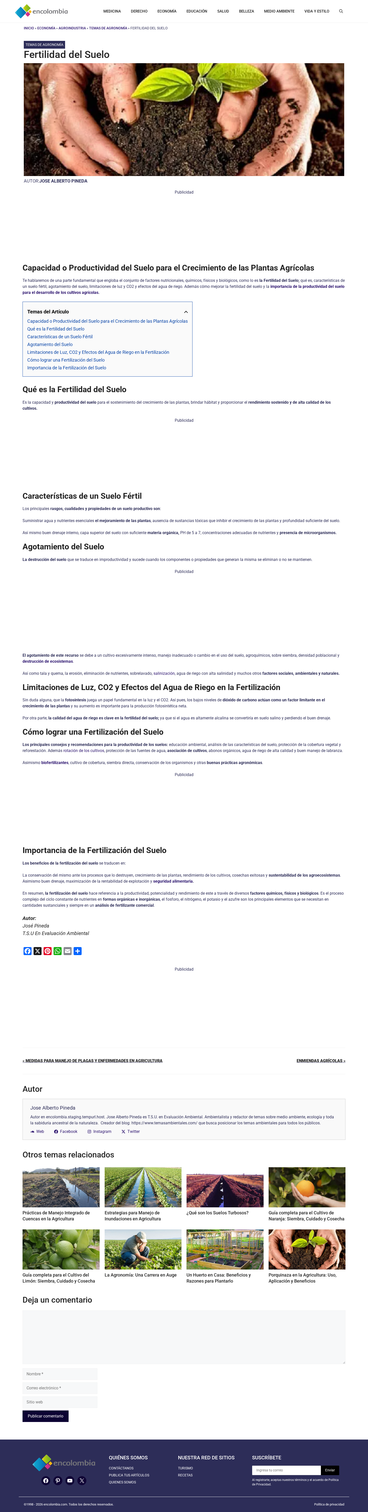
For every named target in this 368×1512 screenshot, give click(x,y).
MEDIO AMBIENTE (279, 11)
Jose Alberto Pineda (63, 181)
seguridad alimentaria (173, 881)
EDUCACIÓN (197, 11)
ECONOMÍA (166, 11)
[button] (341, 11)
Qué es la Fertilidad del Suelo (55, 328)
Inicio (29, 28)
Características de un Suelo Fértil (60, 336)
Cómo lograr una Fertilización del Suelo (66, 360)
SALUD (223, 11)
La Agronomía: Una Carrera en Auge (141, 1275)
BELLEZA (246, 11)
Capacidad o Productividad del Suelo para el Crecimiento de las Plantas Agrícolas (107, 321)
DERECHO (139, 11)
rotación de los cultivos (83, 750)
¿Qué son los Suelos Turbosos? (218, 1212)
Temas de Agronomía (108, 28)
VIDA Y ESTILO (316, 11)
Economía (46, 28)
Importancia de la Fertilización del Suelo (66, 367)
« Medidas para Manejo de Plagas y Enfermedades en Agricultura (92, 1060)
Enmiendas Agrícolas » (321, 1060)
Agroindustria (72, 28)
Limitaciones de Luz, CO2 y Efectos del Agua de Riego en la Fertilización (98, 352)
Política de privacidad (329, 1504)
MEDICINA (112, 11)
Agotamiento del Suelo (50, 344)
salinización (164, 673)
